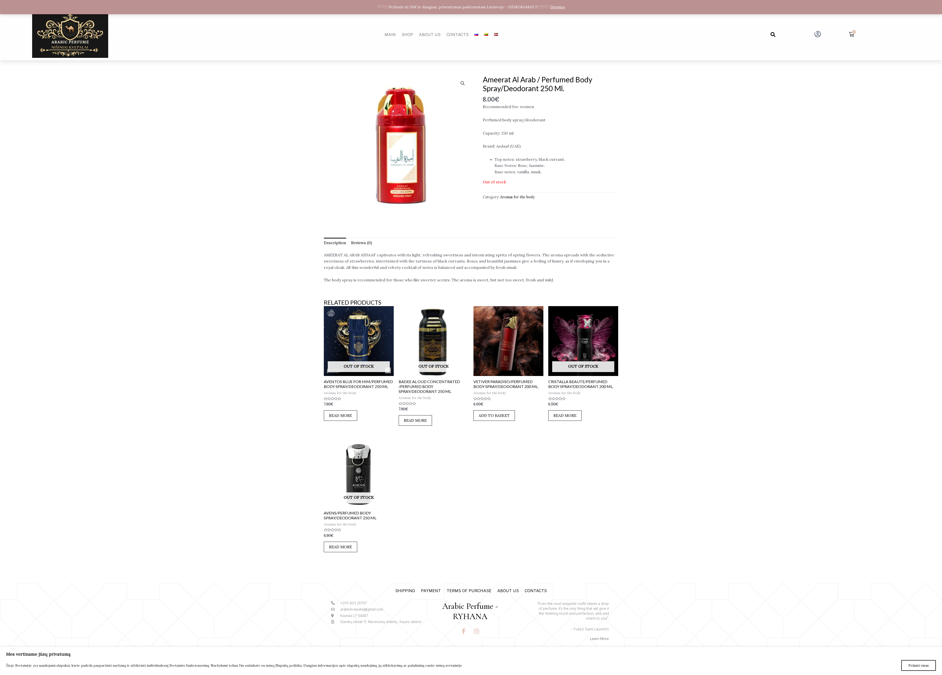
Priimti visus (918, 665)
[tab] (335, 243)
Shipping (405, 590)
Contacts (457, 34)
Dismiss (557, 6)
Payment (431, 590)
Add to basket (494, 415)
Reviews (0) (361, 242)
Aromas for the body (517, 197)
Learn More (599, 639)
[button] (773, 34)
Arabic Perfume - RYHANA (470, 611)
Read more (340, 415)
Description (335, 242)
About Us (430, 34)
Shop (407, 34)
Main (390, 34)
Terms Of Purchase (469, 590)
